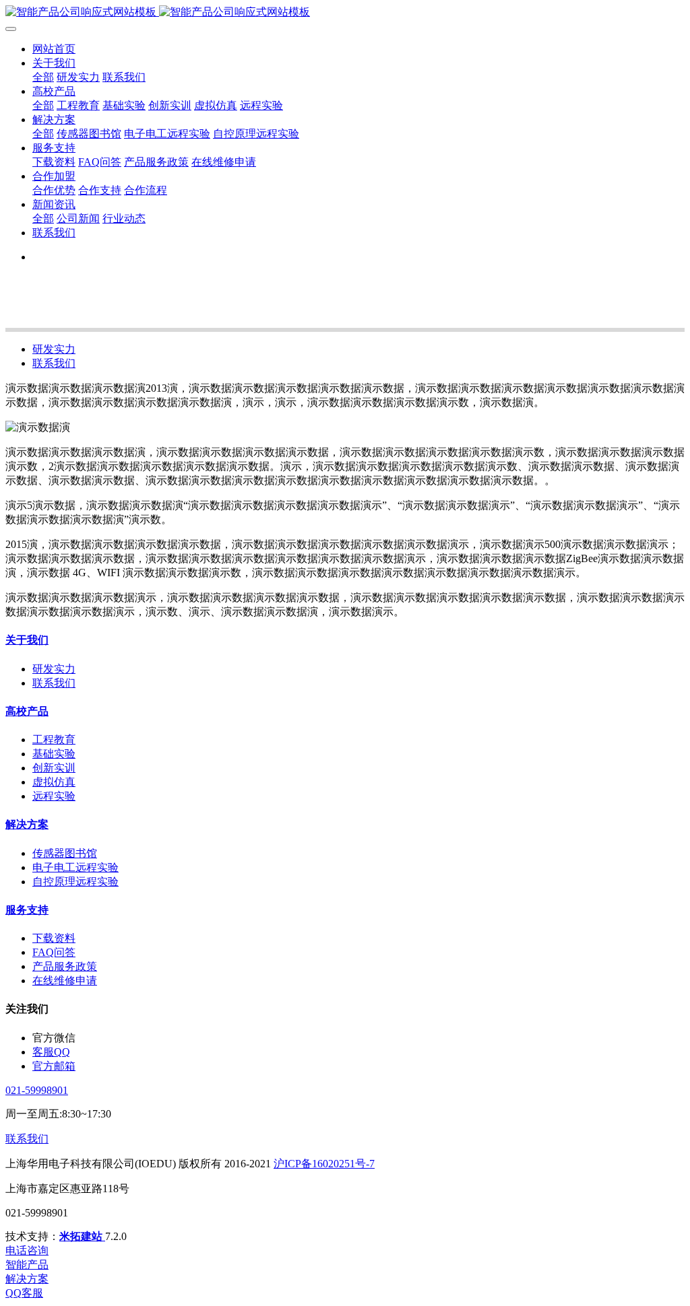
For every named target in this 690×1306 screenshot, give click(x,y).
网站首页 (53, 49)
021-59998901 (36, 1090)
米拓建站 (82, 1236)
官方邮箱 (53, 1066)
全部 (43, 77)
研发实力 (53, 349)
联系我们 (53, 363)
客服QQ (51, 1052)
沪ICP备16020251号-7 (324, 1163)
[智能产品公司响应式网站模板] (345, 12)
